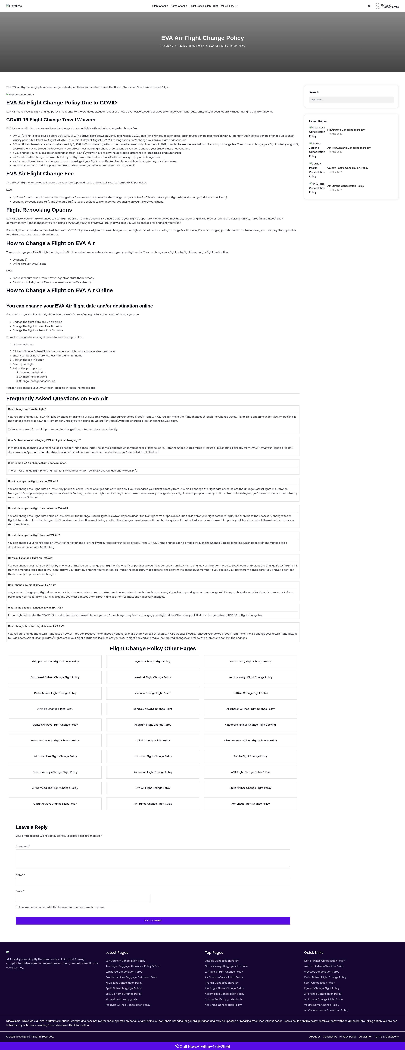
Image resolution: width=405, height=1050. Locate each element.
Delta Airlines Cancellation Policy (324, 961)
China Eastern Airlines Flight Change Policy (250, 740)
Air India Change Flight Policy (55, 709)
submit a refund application (50, 452)
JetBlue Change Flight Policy (250, 693)
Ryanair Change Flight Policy (152, 661)
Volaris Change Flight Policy (153, 740)
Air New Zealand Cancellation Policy (349, 147)
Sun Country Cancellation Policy (125, 961)
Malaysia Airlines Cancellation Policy (128, 1005)
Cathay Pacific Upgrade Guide (223, 999)
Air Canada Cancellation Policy (224, 977)
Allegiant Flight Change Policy (152, 725)
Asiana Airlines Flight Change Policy (55, 756)
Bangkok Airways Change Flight (152, 709)
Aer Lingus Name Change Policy (224, 988)
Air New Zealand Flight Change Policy (55, 788)
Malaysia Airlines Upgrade (121, 999)
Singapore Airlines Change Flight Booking (250, 725)
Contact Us (330, 1036)
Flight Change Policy (191, 45)
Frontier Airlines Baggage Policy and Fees (131, 977)
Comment (23, 846)
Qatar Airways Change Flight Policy (55, 804)
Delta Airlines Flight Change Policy (55, 693)
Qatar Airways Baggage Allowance (226, 966)
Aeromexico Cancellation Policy (224, 994)
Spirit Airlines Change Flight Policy (250, 788)
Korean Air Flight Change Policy (153, 772)
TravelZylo (166, 45)
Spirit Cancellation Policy (319, 983)
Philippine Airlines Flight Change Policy (55, 661)
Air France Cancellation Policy (322, 994)
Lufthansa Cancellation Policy (124, 972)
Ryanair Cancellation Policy (222, 983)
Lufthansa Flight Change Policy (153, 756)
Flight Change (160, 6)
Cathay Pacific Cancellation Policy (347, 168)
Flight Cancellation (200, 6)
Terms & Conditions (386, 1036)
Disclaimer (365, 1036)
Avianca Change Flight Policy (153, 693)
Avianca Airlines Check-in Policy (324, 966)
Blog (215, 6)
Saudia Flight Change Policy (251, 756)
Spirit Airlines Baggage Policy (123, 988)
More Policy (227, 6)
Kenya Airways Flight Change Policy (250, 677)
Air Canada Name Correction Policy (326, 1010)
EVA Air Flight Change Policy (153, 788)
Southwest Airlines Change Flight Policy (55, 677)
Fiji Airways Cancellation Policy (346, 129)
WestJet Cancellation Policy (321, 972)
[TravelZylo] (14, 6)
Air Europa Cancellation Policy (345, 186)
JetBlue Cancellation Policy (222, 961)
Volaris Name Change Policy (321, 1005)
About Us (315, 1036)
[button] (369, 6)
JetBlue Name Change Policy (123, 994)
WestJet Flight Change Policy (153, 677)
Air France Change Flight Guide (153, 804)
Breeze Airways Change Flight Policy (55, 772)
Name (20, 875)
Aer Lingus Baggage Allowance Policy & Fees (133, 966)
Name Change (179, 6)
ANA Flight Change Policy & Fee (250, 772)
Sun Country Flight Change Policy (250, 661)
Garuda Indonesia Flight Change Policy (55, 740)
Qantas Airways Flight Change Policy (55, 725)
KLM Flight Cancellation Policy (124, 983)
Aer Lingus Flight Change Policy (250, 804)
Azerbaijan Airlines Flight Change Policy (250, 709)
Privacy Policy (347, 1036)
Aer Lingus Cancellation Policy (223, 1005)
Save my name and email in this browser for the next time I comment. (62, 907)
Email (20, 891)
